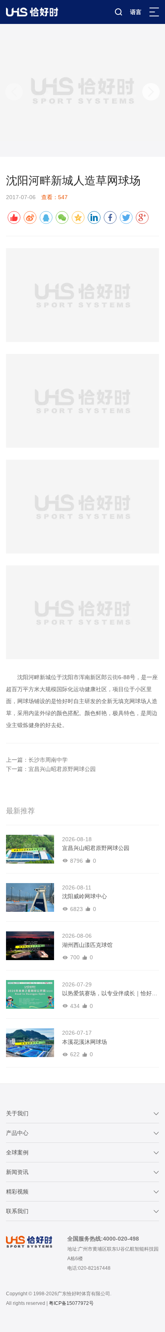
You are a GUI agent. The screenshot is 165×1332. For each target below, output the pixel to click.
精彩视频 (17, 1191)
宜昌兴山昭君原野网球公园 (62, 769)
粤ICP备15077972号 (71, 1303)
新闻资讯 (17, 1172)
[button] (151, 92)
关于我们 (17, 1113)
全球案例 (17, 1152)
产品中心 (17, 1133)
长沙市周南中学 (48, 760)
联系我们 (17, 1211)
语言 (135, 12)
